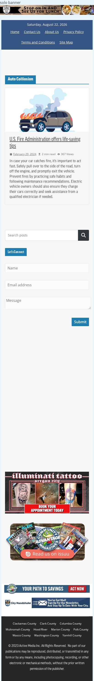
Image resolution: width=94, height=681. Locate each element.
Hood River (40, 629)
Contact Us (32, 32)
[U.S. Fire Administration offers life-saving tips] (47, 110)
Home (14, 32)
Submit (80, 321)
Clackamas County (24, 623)
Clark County (48, 623)
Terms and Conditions (38, 42)
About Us (52, 32)
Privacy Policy (73, 32)
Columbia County (70, 623)
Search (83, 235)
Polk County (80, 629)
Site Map (66, 42)
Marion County (60, 629)
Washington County (46, 635)
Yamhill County (72, 635)
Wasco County (22, 635)
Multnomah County (18, 629)
